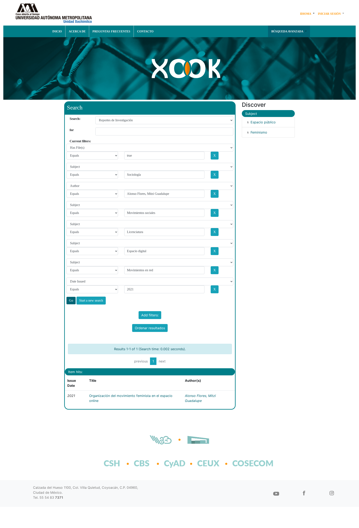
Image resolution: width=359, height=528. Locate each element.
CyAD (174, 464)
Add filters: (150, 315)
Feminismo (259, 132)
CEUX (208, 464)
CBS (141, 464)
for (71, 130)
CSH (112, 464)
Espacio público (263, 122)
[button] (307, 14)
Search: (71, 118)
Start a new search (91, 300)
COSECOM (243, 464)
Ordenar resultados (150, 328)
